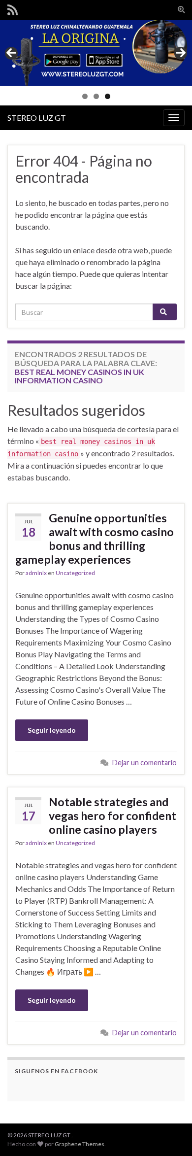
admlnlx (36, 573)
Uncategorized (75, 573)
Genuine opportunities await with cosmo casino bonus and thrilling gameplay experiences (94, 538)
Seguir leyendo (52, 730)
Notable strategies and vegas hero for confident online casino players (112, 815)
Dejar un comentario (144, 762)
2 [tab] (96, 96)
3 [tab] (107, 96)
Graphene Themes (79, 1144)
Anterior (11, 53)
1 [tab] (85, 96)
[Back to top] (170, 1134)
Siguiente (180, 53)
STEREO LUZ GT (36, 117)
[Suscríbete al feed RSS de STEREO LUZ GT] (12, 8)
